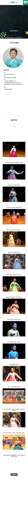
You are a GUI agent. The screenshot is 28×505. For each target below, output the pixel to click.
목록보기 (14, 474)
